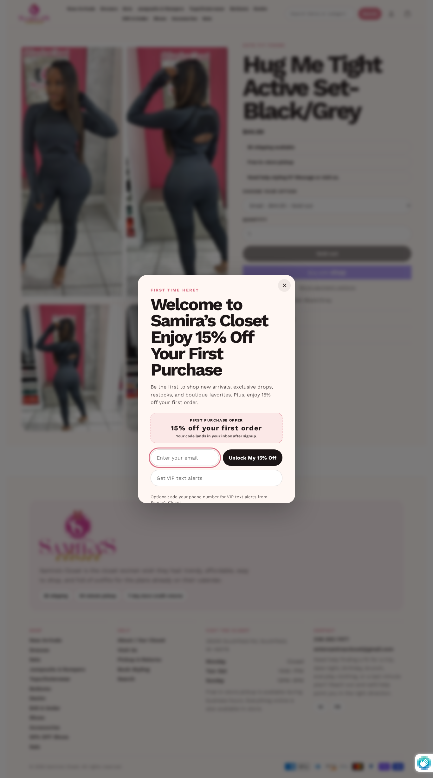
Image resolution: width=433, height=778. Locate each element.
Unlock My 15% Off (252, 458)
